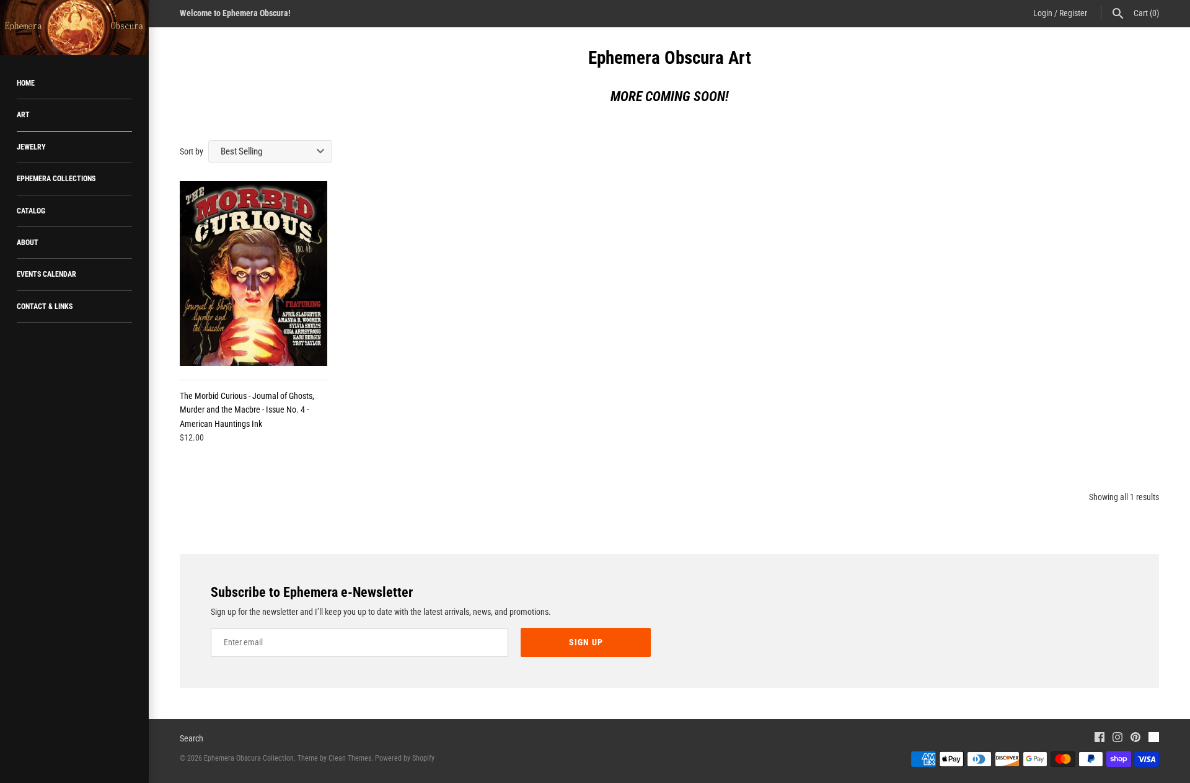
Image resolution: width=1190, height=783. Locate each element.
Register (1073, 13)
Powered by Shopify (404, 758)
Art (23, 114)
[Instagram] (1117, 739)
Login (1042, 13)
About (27, 242)
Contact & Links (45, 306)
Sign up (586, 642)
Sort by (191, 151)
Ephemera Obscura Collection (249, 758)
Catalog (31, 211)
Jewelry (31, 147)
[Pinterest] (1135, 739)
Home (26, 83)
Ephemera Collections (56, 178)
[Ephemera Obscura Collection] (74, 27)
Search (191, 738)
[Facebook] (1099, 739)
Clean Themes (349, 758)
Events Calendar (46, 274)
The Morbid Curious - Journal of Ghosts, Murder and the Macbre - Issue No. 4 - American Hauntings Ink (247, 410)
